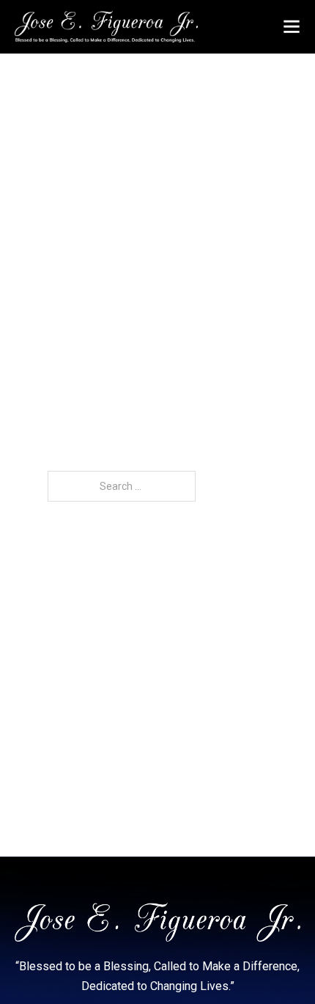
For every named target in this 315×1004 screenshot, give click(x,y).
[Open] (291, 26)
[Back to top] (274, 963)
